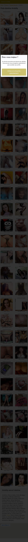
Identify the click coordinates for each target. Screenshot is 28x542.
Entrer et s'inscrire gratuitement (14, 72)
